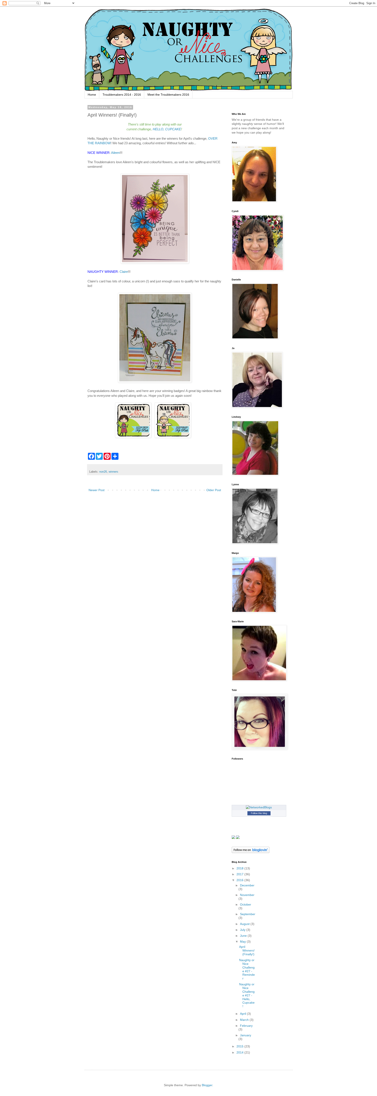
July (243, 929)
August (245, 924)
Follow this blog (259, 813)
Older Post (213, 490)
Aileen (115, 152)
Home (92, 94)
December (247, 885)
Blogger (207, 1085)
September (247, 914)
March (245, 1019)
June (244, 935)
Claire (124, 271)
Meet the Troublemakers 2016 (168, 94)
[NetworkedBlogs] (259, 807)
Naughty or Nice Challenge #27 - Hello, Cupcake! (247, 995)
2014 (240, 1052)
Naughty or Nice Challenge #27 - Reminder (247, 969)
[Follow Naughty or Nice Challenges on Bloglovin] (250, 852)
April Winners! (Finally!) (247, 950)
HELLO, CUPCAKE (167, 129)
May (243, 941)
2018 (240, 868)
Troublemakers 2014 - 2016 (122, 94)
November (247, 895)
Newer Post (97, 490)
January (245, 1035)
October (245, 904)
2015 (240, 1046)
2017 (240, 874)
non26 (103, 471)
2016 (240, 880)
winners (113, 471)
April (243, 1013)
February (246, 1025)
